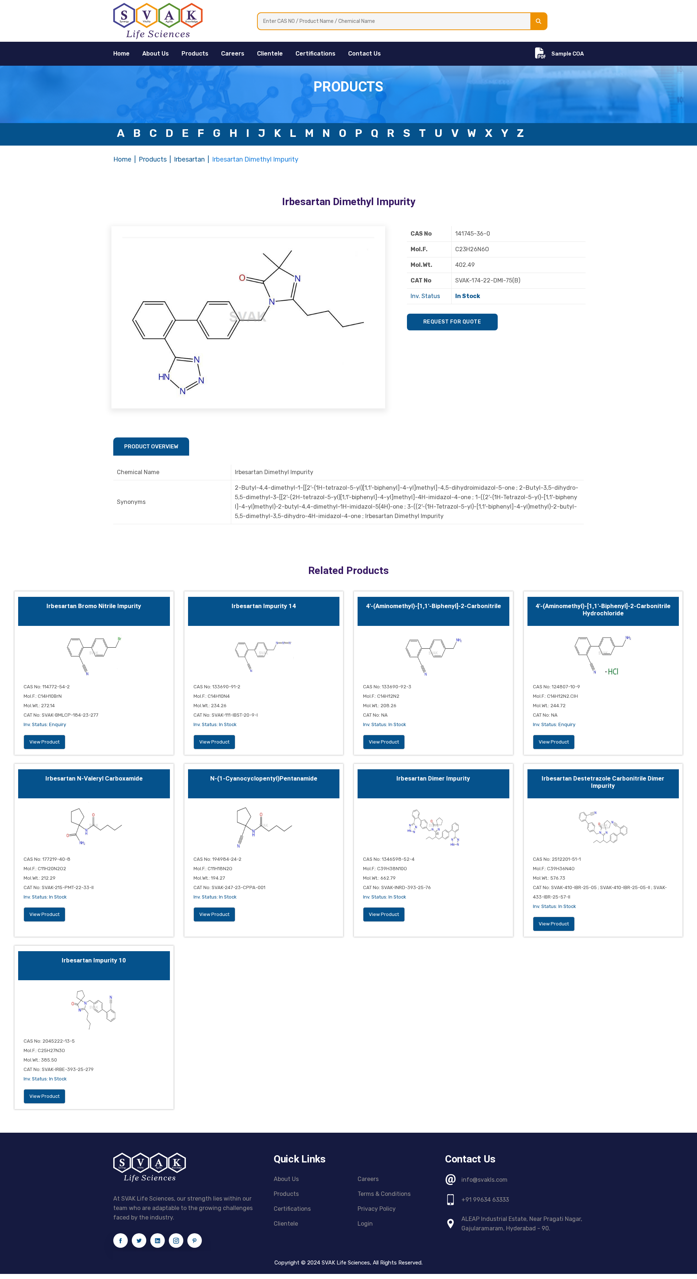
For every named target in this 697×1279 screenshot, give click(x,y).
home (121, 53)
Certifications (315, 53)
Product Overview (151, 446)
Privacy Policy (377, 1208)
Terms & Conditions (384, 1193)
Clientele (270, 53)
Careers (232, 53)
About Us (155, 53)
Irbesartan (189, 159)
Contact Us (364, 53)
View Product (44, 742)
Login (365, 1223)
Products (195, 53)
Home (122, 159)
